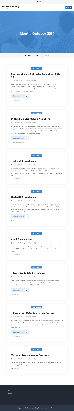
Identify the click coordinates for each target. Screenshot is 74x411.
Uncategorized (37, 68)
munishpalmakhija (31, 80)
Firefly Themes (52, 408)
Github (10, 391)
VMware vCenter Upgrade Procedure (30, 355)
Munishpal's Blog (10, 6)
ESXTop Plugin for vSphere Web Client (30, 119)
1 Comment (16, 100)
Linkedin (10, 396)
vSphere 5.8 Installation (23, 161)
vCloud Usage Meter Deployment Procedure (34, 313)
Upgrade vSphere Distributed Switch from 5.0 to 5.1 (35, 75)
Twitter (10, 393)
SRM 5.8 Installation (21, 239)
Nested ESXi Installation (23, 197)
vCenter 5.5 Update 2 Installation (28, 273)
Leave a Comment (18, 142)
